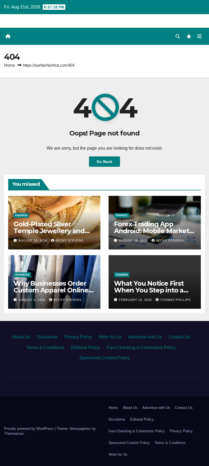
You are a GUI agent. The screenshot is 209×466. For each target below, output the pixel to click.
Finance (122, 215)
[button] (178, 36)
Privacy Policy (78, 337)
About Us (21, 337)
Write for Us (110, 337)
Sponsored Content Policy (104, 358)
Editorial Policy (85, 347)
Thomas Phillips (175, 299)
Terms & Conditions (45, 347)
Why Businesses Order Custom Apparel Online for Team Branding (51, 290)
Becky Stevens (69, 240)
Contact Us (179, 337)
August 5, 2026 (33, 299)
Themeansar (13, 433)
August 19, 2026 (33, 240)
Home (9, 65)
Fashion (21, 215)
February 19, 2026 (136, 299)
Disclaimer (47, 337)
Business (22, 274)
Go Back (104, 161)
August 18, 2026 (134, 240)
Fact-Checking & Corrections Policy (141, 347)
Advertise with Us (145, 337)
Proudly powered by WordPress (29, 429)
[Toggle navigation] (199, 36)
